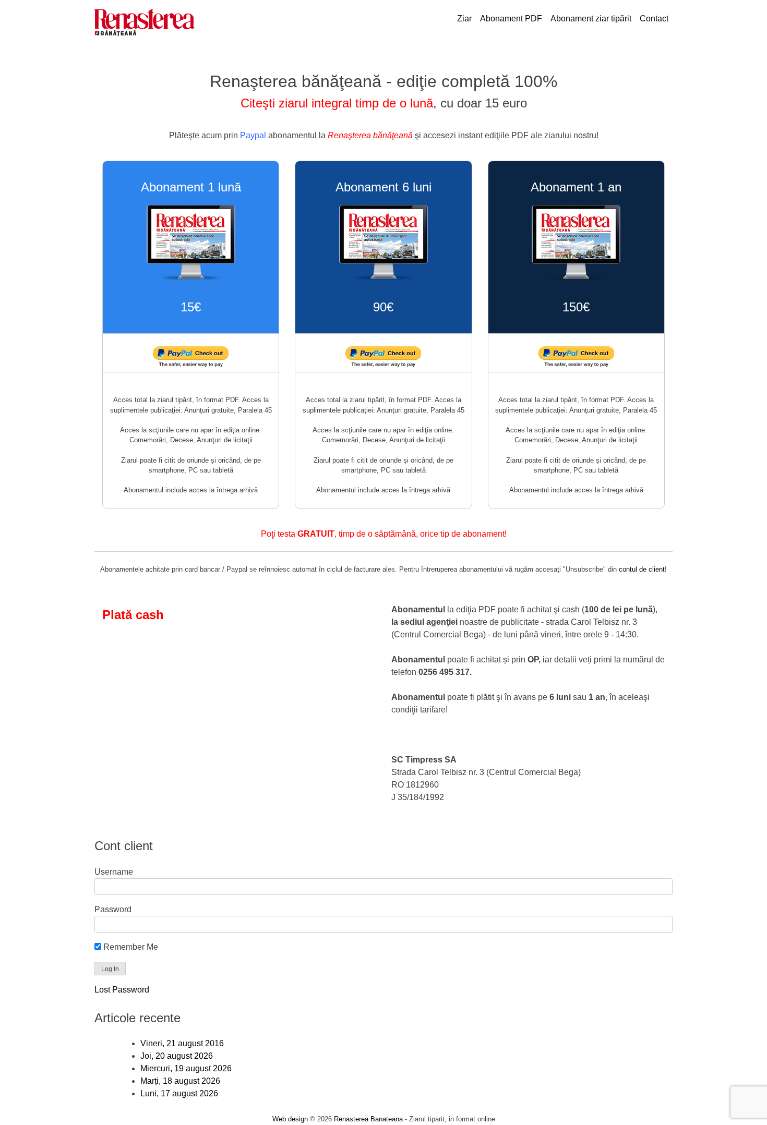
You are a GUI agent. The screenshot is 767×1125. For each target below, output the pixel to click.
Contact (654, 18)
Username (113, 871)
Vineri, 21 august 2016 (182, 1043)
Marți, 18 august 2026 (180, 1080)
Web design (290, 1119)
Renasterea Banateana (368, 1119)
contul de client (642, 569)
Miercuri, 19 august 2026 (186, 1068)
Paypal (253, 135)
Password (112, 909)
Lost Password (121, 989)
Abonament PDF (511, 18)
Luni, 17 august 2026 (179, 1093)
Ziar (464, 18)
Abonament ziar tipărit (590, 18)
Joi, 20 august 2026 (176, 1055)
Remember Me (129, 946)
